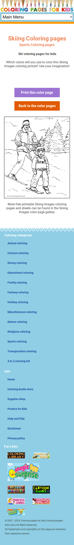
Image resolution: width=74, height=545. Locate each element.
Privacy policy (16, 438)
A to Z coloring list (18, 361)
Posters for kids (17, 408)
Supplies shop (16, 399)
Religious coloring (18, 331)
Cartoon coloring (17, 253)
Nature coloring (17, 321)
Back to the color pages (37, 106)
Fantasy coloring (17, 292)
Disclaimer (14, 428)
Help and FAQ (15, 418)
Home (11, 379)
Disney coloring (17, 262)
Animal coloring (17, 243)
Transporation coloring (21, 351)
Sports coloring (17, 341)
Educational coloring (20, 272)
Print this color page (37, 92)
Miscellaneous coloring (22, 312)
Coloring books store (20, 389)
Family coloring (17, 282)
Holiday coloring (17, 302)
